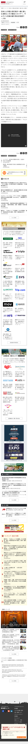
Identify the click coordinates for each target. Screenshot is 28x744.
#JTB (18, 22)
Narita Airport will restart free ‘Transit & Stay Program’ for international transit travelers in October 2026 (13, 666)
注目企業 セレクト (8, 229)
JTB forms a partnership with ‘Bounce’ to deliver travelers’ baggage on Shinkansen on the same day (14, 676)
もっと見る (14, 217)
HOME (2, 8)
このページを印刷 (12, 29)
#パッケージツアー (5, 24)
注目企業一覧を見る (14, 342)
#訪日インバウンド (5, 22)
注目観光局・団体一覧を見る (14, 418)
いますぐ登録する (22, 737)
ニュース (6, 8)
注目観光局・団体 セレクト (10, 356)
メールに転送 (4, 29)
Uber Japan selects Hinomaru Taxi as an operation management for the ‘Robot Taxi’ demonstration (12, 671)
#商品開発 (13, 22)
